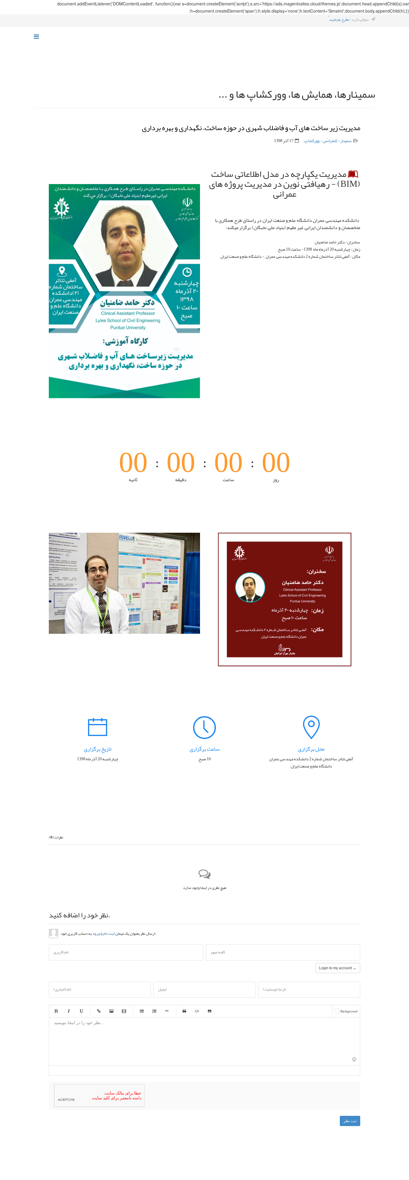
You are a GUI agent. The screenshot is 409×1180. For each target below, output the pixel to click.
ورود (96, 933)
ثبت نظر (350, 1121)
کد (197, 1011)
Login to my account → (337, 968)
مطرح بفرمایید (339, 19)
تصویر (111, 1011)
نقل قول (184, 1011)
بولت (166, 1011)
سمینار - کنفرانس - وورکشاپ (328, 140)
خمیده (68, 1011)
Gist (209, 1011)
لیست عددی (154, 1011)
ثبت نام (109, 933)
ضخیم (56, 1011)
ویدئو (124, 1011)
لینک (99, 1011)
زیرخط (81, 1011)
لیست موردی (141, 1011)
